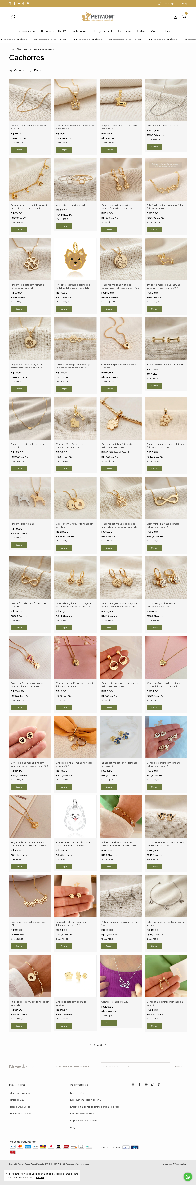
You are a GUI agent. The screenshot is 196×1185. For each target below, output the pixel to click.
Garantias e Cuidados (20, 1113)
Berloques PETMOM (53, 31)
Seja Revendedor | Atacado (84, 1120)
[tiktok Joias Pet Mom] (23, 3)
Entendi (40, 1177)
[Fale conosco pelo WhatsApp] (188, 1177)
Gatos (141, 31)
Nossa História (77, 1092)
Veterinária (79, 31)
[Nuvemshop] (175, 1164)
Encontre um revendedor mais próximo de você (95, 1106)
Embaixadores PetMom (82, 1113)
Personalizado (26, 31)
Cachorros (124, 31)
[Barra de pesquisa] (13, 17)
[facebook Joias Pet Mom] (14, 3)
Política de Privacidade (20, 1092)
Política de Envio (17, 1099)
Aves (154, 31)
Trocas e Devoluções (19, 1106)
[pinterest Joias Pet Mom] (28, 3)
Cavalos (168, 31)
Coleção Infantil (102, 31)
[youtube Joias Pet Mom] (19, 3)
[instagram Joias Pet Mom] (10, 3)
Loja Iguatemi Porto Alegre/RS (85, 1099)
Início (11, 48)
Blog (72, 1127)
